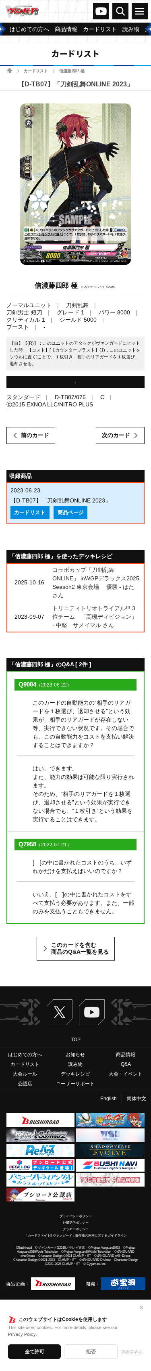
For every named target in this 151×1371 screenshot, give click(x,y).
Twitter (59, 1012)
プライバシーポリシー (76, 1216)
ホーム (9, 70)
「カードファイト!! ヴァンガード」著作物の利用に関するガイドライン (76, 1235)
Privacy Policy (22, 1334)
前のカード (35, 435)
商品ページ (71, 512)
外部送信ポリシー (76, 1222)
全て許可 (34, 1351)
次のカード (116, 435)
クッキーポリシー (76, 1229)
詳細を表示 (132, 1351)
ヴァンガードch (101, 11)
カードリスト (36, 71)
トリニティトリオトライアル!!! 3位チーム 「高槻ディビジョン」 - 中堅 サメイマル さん (94, 616)
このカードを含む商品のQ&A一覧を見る (80, 948)
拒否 (91, 1351)
